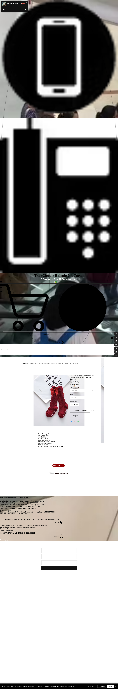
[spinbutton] (74, 404)
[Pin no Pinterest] (75, 422)
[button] (116, 333)
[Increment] (77, 404)
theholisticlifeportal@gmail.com (36, 525)
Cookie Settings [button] (92, 686)
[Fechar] (116, 686)
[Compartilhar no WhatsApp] (78, 422)
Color (72, 394)
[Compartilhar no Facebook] (71, 422)
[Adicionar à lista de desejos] (92, 410)
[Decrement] (71, 404)
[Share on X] (81, 422)
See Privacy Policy (70, 686)
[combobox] (82, 390)
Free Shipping (74, 384)
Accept (110, 686)
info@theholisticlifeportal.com (26, 527)
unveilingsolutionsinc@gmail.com (12, 525)
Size (71, 387)
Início (23, 363)
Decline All (102, 686)
